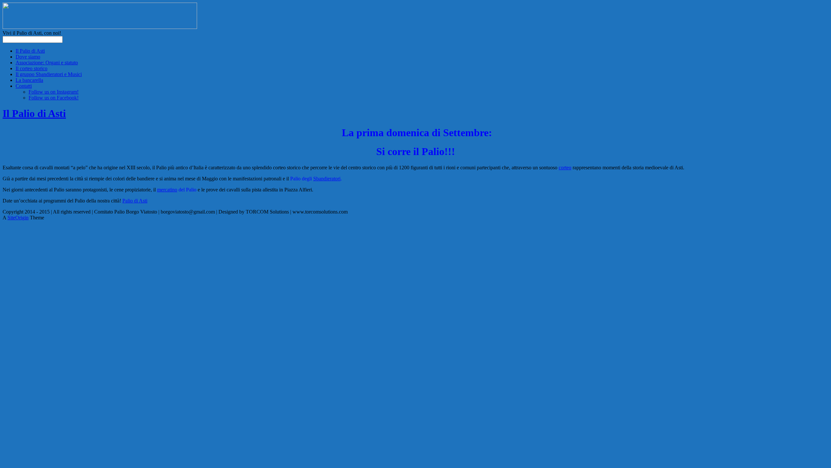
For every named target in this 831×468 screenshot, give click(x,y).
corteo (565, 167)
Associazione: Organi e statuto (47, 62)
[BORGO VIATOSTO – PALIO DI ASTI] (100, 27)
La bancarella (29, 80)
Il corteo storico (31, 68)
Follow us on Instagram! (54, 92)
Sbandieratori (327, 178)
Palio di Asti (134, 200)
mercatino (167, 189)
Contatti (24, 86)
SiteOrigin (18, 217)
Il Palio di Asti (30, 51)
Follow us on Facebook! (54, 97)
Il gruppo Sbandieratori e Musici (49, 74)
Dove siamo (28, 56)
